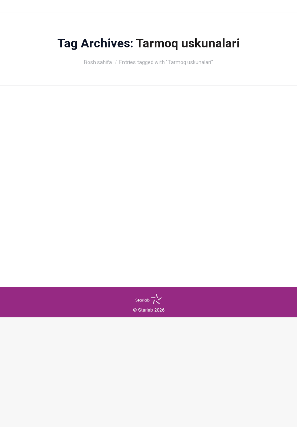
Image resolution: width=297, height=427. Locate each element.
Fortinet (39, 195)
